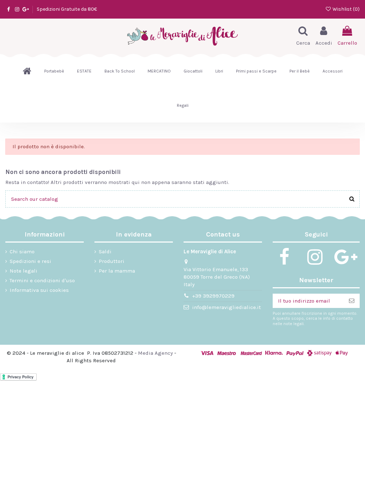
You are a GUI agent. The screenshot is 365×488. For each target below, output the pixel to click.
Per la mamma (117, 271)
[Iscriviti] (352, 301)
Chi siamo (22, 251)
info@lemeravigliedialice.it (226, 307)
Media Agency (155, 353)
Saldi (105, 251)
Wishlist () (345, 9)
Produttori (111, 261)
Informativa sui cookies (39, 290)
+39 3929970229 (213, 296)
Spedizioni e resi (30, 261)
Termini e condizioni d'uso (42, 280)
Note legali (23, 271)
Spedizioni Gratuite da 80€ (67, 9)
